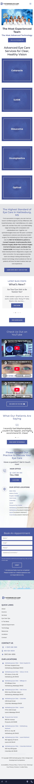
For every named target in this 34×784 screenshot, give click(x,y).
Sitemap (29, 765)
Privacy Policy (25, 558)
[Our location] (27, 782)
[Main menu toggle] (30, 4)
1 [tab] (14, 313)
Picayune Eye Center (15, 505)
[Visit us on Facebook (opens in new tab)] (3, 521)
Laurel (11, 503)
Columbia (12, 500)
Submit (17, 565)
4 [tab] (18, 313)
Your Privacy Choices (13, 767)
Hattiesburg (13, 508)
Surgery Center (14, 496)
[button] (17, 40)
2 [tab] (15, 313)
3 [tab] (17, 313)
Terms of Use (22, 765)
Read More (17, 305)
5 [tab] (20, 313)
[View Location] (3, 663)
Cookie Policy (24, 767)
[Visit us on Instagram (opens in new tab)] (6, 521)
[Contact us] (32, 782)
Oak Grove (12, 498)
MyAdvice (22, 760)
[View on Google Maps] (17, 584)
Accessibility (4, 765)
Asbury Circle (13, 493)
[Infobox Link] (17, 650)
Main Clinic (12, 491)
